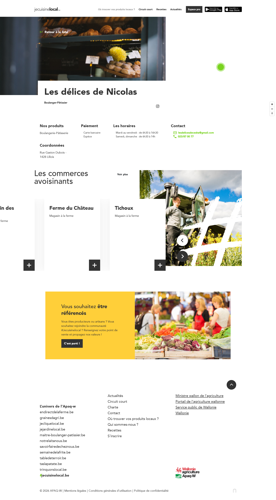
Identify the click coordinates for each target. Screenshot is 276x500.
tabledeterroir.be (53, 458)
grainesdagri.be (52, 417)
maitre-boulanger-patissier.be (62, 435)
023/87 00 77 (186, 136)
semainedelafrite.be (55, 452)
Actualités (176, 9)
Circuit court (146, 9)
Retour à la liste (56, 32)
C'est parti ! (72, 343)
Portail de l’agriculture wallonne (200, 401)
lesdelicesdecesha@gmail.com (196, 133)
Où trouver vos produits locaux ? (116, 9)
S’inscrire (115, 436)
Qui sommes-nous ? (123, 424)
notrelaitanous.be (53, 440)
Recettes (161, 9)
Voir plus (123, 174)
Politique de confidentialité (151, 490)
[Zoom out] (272, 109)
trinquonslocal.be (53, 469)
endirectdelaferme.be (56, 412)
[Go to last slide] (182, 240)
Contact (114, 413)
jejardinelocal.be (52, 429)
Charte (113, 407)
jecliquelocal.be (52, 423)
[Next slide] (182, 256)
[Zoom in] (272, 104)
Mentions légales (75, 490)
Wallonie (182, 413)
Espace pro (194, 9)
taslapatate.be (51, 463)
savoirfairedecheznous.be (59, 446)
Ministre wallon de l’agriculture (199, 395)
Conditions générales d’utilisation (110, 490)
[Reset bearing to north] (272, 113)
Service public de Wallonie (196, 407)
